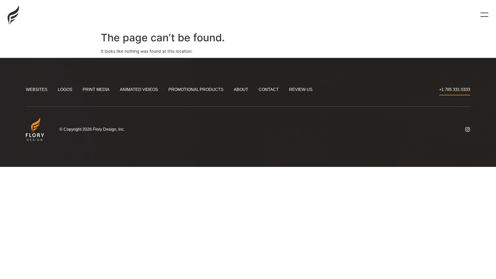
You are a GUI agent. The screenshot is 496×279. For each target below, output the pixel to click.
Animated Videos (139, 89)
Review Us (301, 89)
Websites (37, 89)
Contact (269, 89)
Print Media (96, 89)
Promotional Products (195, 89)
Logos (65, 89)
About (241, 89)
